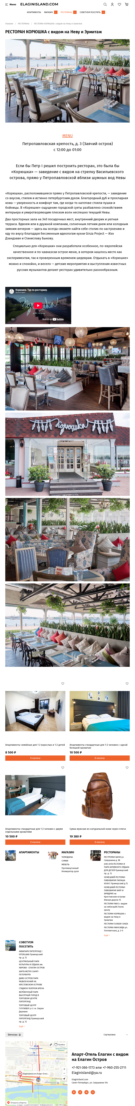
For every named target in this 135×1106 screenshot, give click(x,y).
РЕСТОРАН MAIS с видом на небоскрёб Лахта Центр (115, 906)
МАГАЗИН (48, 12)
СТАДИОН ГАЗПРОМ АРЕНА (31, 988)
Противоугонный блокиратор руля (70, 870)
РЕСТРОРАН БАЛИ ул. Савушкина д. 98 (114, 858)
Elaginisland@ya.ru (87, 1073)
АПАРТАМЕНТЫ (34, 12)
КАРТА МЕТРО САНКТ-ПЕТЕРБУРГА (29, 973)
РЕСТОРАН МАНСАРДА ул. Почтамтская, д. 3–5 (116, 929)
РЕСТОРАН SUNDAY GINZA (116, 923)
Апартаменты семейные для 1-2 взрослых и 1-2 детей (35, 744)
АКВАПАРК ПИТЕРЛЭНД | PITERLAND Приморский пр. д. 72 (31, 954)
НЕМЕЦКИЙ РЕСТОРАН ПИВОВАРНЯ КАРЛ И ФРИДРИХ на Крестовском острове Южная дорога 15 (114, 893)
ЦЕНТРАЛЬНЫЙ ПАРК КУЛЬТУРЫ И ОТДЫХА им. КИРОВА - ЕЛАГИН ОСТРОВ (32, 964)
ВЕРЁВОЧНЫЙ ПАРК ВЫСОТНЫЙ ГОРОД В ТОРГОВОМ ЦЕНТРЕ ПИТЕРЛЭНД (29, 997)
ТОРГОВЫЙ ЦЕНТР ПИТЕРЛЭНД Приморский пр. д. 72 (31, 1018)
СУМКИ (65, 860)
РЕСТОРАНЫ (66, 12)
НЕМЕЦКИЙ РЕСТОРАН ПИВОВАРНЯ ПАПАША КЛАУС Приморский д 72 (116, 880)
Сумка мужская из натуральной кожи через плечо (98, 828)
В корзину (35, 758)
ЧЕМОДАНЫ (67, 857)
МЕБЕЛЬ (65, 864)
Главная (9, 23)
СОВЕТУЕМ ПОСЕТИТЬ (90, 12)
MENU (67, 135)
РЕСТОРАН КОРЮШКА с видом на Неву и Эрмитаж (115, 916)
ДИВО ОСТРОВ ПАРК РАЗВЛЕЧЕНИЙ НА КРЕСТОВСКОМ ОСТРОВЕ (30, 981)
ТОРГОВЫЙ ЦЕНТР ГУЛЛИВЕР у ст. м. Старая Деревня (31, 1008)
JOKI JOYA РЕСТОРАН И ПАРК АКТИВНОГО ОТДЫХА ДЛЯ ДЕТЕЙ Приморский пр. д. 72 (116, 869)
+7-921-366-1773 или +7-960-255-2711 (99, 1068)
